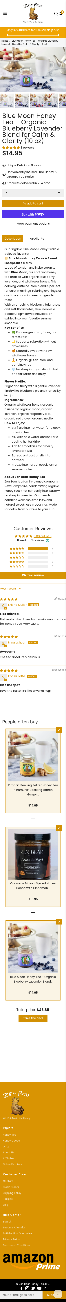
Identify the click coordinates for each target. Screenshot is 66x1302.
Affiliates (8, 1158)
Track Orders (11, 1187)
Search (7, 1221)
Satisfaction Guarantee (17, 1233)
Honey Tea (9, 1135)
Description (12, 238)
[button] (11, 147)
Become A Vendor (14, 1227)
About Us (8, 1152)
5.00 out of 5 (43, 536)
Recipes (8, 1199)
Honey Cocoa (11, 1140)
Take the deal (33, 1018)
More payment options (33, 223)
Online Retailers (12, 1164)
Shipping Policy (12, 1193)
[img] (9, 599)
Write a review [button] (33, 575)
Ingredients (36, 238)
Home (4, 40)
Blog (5, 1205)
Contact (8, 1181)
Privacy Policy (11, 1239)
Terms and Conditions (16, 1245)
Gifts (6, 1146)
